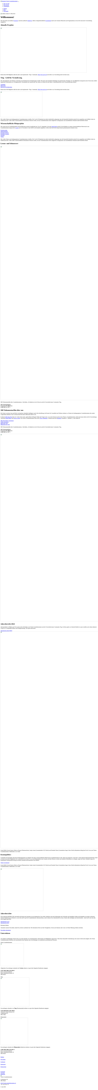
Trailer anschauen (5, 422)
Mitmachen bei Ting (5, 424)
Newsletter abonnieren (6, 930)
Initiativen (29, 20)
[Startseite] (3, 1)
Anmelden (3, 84)
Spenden (3, 135)
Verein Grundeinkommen (12, 1)
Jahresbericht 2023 (5, 922)
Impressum (3, 1064)
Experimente (48, 20)
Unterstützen (6, 6)
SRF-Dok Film (8, 417)
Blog (4, 10)
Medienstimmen (4, 131)
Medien (5, 8)
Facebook (3, 1071)
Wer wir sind (6, 3)
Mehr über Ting (4, 423)
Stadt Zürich (54, 126)
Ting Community (43, 418)
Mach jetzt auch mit (42, 74)
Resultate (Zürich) (5, 132)
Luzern (17, 127)
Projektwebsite (4, 130)
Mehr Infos (3, 85)
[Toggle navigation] (18, 1)
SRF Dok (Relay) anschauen (7, 420)
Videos (2, 136)
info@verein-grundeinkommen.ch (8, 1083)
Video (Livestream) (5, 862)
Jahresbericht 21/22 (5, 921)
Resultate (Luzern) (5, 134)
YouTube (3, 1073)
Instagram (3, 1074)
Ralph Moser (8, 418)
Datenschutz (3, 1066)
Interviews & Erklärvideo (6, 87)
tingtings (59, 418)
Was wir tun (6, 5)
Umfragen (3, 1062)
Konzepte (16, 20)
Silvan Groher (17, 418)
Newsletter (5, 11)
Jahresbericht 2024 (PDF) (6, 630)
